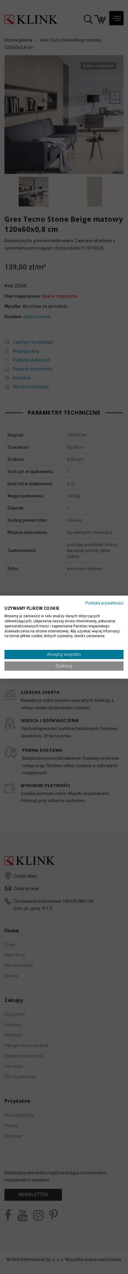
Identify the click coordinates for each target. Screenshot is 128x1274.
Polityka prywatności (104, 602)
